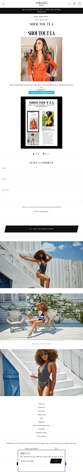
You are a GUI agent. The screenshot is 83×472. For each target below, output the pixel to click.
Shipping (41, 422)
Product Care (41, 415)
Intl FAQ (41, 429)
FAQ (41, 418)
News (36, 20)
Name (4, 168)
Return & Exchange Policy (41, 425)
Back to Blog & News (43, 229)
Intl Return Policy (41, 433)
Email (4, 179)
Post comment (41, 211)
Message (5, 190)
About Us (42, 404)
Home (36, 16)
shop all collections (41, 344)
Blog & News (43, 16)
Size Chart (41, 411)
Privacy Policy (41, 436)
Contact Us (41, 407)
